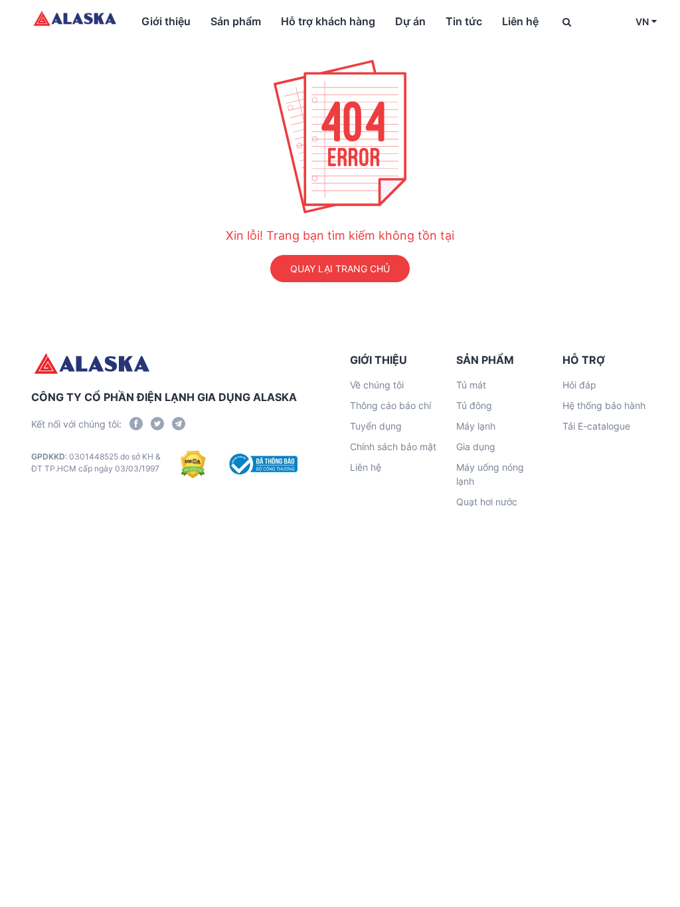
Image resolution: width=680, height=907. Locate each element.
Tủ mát (471, 384)
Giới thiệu (166, 21)
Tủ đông (474, 405)
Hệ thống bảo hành (603, 405)
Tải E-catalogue (596, 426)
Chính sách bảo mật (393, 446)
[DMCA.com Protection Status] (193, 464)
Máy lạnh (475, 426)
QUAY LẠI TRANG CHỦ (340, 268)
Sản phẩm (236, 21)
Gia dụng (475, 446)
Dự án (410, 21)
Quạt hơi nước (486, 501)
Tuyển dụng (376, 426)
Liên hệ (520, 21)
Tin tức (464, 21)
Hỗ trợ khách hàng (328, 21)
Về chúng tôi (377, 384)
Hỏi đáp (579, 384)
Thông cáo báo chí (390, 405)
